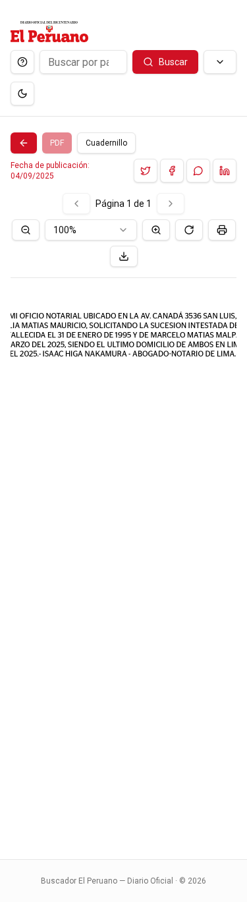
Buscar (173, 62)
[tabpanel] (123, 518)
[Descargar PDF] (124, 256)
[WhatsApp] (198, 171)
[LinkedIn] (224, 171)
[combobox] (91, 229)
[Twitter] (145, 171)
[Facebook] (172, 171)
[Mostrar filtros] (220, 62)
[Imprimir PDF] (222, 229)
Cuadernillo (106, 143)
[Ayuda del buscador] (22, 62)
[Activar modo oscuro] (22, 93)
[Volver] (24, 143)
